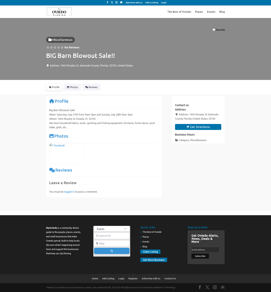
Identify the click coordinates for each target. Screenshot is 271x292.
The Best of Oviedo (179, 12)
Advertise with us (134, 3)
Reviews (63, 170)
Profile (62, 101)
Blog (222, 12)
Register (133, 278)
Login (164, 3)
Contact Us (170, 278)
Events (211, 12)
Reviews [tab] (93, 87)
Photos (61, 136)
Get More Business (154, 259)
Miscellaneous (198, 140)
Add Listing (108, 278)
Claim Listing (150, 251)
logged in (69, 191)
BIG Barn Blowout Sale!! (80, 55)
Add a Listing (151, 3)
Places (199, 12)
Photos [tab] (74, 87)
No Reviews (72, 47)
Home (95, 278)
